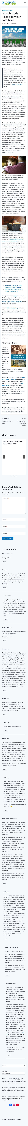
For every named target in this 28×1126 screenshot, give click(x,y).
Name (5, 519)
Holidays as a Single (7, 10)
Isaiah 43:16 (15, 84)
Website (5, 533)
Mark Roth (5, 627)
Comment (6, 498)
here (15, 296)
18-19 (20, 84)
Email (5, 526)
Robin (18, 487)
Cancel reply (7, 489)
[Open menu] (25, 3)
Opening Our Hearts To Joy (7, 421)
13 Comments (13, 23)
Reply (4, 561)
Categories (4, 1071)
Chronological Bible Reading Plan (12, 301)
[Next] (24, 457)
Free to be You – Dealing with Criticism (22, 422)
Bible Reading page (12, 308)
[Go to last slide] (4, 457)
